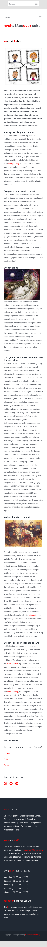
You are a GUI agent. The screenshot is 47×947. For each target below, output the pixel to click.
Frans (6, 765)
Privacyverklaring (32, 935)
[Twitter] (11, 783)
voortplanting (13, 164)
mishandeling (34, 615)
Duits (6, 759)
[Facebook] (5, 783)
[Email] (16, 783)
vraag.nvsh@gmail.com (33, 850)
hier (9, 907)
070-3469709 (23, 871)
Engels (7, 753)
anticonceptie (12, 664)
